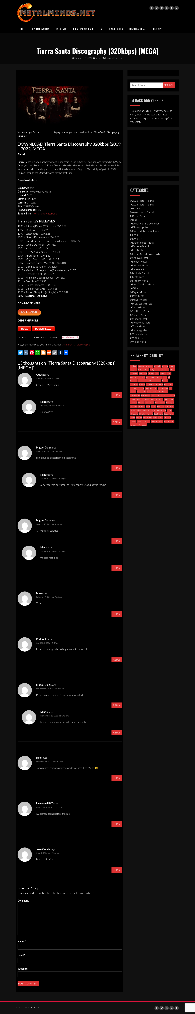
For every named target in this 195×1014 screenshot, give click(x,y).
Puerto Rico (169, 406)
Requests (61, 29)
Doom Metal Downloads (145, 231)
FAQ (101, 29)
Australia (157, 366)
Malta (161, 399)
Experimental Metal (143, 242)
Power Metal (139, 299)
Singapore (134, 414)
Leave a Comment (114, 58)
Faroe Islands (149, 381)
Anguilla (141, 366)
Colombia (134, 373)
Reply (116, 395)
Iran (170, 388)
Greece (142, 384)
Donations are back (83, 29)
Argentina (149, 366)
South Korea (168, 414)
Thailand (167, 417)
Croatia (151, 373)
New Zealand (160, 403)
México (141, 403)
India (147, 388)
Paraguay (141, 406)
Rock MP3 (157, 29)
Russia (153, 410)
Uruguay (134, 425)
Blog (134, 219)
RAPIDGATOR (29, 312)
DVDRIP (137, 238)
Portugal (160, 406)
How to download (40, 29)
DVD (135, 234)
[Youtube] (166, 8)
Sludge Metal (139, 307)
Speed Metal (139, 315)
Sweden (139, 417)
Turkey (139, 421)
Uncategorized (140, 330)
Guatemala (150, 384)
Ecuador (159, 377)
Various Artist (140, 333)
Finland (158, 381)
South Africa (158, 414)
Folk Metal (138, 250)
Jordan (154, 392)
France (164, 381)
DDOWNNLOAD (43, 329)
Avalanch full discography (76, 344)
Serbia (169, 410)
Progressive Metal (142, 303)
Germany (134, 384)
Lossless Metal (137, 29)
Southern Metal (140, 311)
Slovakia (142, 414)
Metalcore (138, 276)
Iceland (141, 388)
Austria (165, 366)
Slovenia (150, 414)
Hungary (134, 388)
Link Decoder (116, 29)
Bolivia (140, 370)
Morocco (134, 403)
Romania (146, 410)
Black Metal (138, 215)
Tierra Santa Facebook (44, 213)
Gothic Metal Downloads (146, 254)
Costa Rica (143, 373)
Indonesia (153, 388)
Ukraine (147, 421)
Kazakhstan (163, 392)
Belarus (172, 366)
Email (21, 955)
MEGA (24, 329)
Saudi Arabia (161, 410)
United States (169, 421)
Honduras (159, 384)
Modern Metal (140, 280)
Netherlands (149, 403)
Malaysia (154, 399)
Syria (155, 417)
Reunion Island (136, 410)
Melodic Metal (140, 273)
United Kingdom (157, 421)
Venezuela (142, 425)
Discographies (140, 227)
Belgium (134, 370)
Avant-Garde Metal (143, 212)
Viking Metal (139, 341)
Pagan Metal (139, 292)
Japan (149, 392)
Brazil (147, 370)
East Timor (150, 377)
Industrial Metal (141, 265)
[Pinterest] (161, 8)
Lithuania (171, 395)
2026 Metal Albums (143, 204)
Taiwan (160, 417)
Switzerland (147, 417)
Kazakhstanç (135, 395)
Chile (167, 370)
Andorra (134, 366)
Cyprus (163, 373)
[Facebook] (151, 8)
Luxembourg (135, 399)
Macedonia (145, 399)
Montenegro (168, 399)
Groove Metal (140, 257)
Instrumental (139, 269)
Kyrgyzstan (145, 395)
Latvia (153, 395)
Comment (24, 900)
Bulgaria (153, 370)
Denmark (141, 377)
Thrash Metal (139, 326)
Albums (136, 208)
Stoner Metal (139, 318)
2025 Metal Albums (143, 200)
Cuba (157, 373)
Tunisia (133, 421)
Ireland (133, 392)
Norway (134, 406)
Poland (153, 406)
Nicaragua (170, 403)
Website (23, 968)
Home (22, 29)
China (172, 370)
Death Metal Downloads (145, 223)
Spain (133, 417)
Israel (139, 392)
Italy (144, 392)
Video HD (137, 337)
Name (22, 941)
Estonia (140, 381)
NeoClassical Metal (143, 284)
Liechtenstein (161, 395)
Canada (160, 370)
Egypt (165, 377)
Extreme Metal (140, 246)
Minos (98, 58)
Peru (148, 406)
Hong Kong (168, 384)
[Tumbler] (171, 8)
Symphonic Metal (141, 322)
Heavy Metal (139, 261)
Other (135, 288)
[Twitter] (156, 8)
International (163, 388)
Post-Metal (138, 295)
